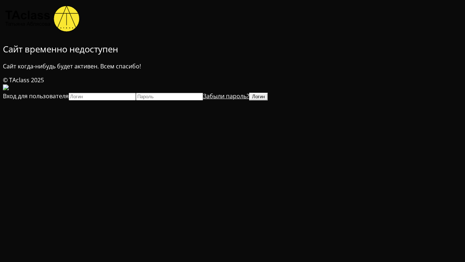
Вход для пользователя (36, 96)
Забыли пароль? (226, 96)
